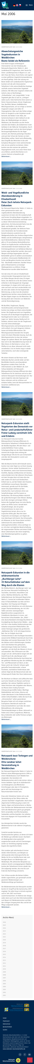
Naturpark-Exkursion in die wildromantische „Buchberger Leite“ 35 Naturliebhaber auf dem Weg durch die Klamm (15, 579)
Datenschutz (6, 1024)
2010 (4, 969)
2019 (4, 943)
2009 (4, 972)
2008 (4, 975)
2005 (4, 983)
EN (17, 5)
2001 (4, 995)
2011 (4, 966)
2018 (4, 945)
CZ (20, 5)
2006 (4, 981)
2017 (4, 948)
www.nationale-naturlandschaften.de (14, 1049)
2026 (4, 922)
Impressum (6, 1021)
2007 (4, 978)
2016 (4, 951)
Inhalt (4, 1018)
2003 (4, 989)
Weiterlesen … (6, 156)
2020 (4, 940)
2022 (4, 934)
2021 (4, 937)
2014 (4, 957)
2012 (4, 963)
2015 (4, 954)
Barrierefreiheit (7, 1027)
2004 (4, 986)
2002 (4, 992)
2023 (4, 931)
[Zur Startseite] (5, 5)
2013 (4, 960)
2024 (4, 928)
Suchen (5, 1030)
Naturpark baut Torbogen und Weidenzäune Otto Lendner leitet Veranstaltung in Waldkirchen (16, 762)
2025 (4, 925)
